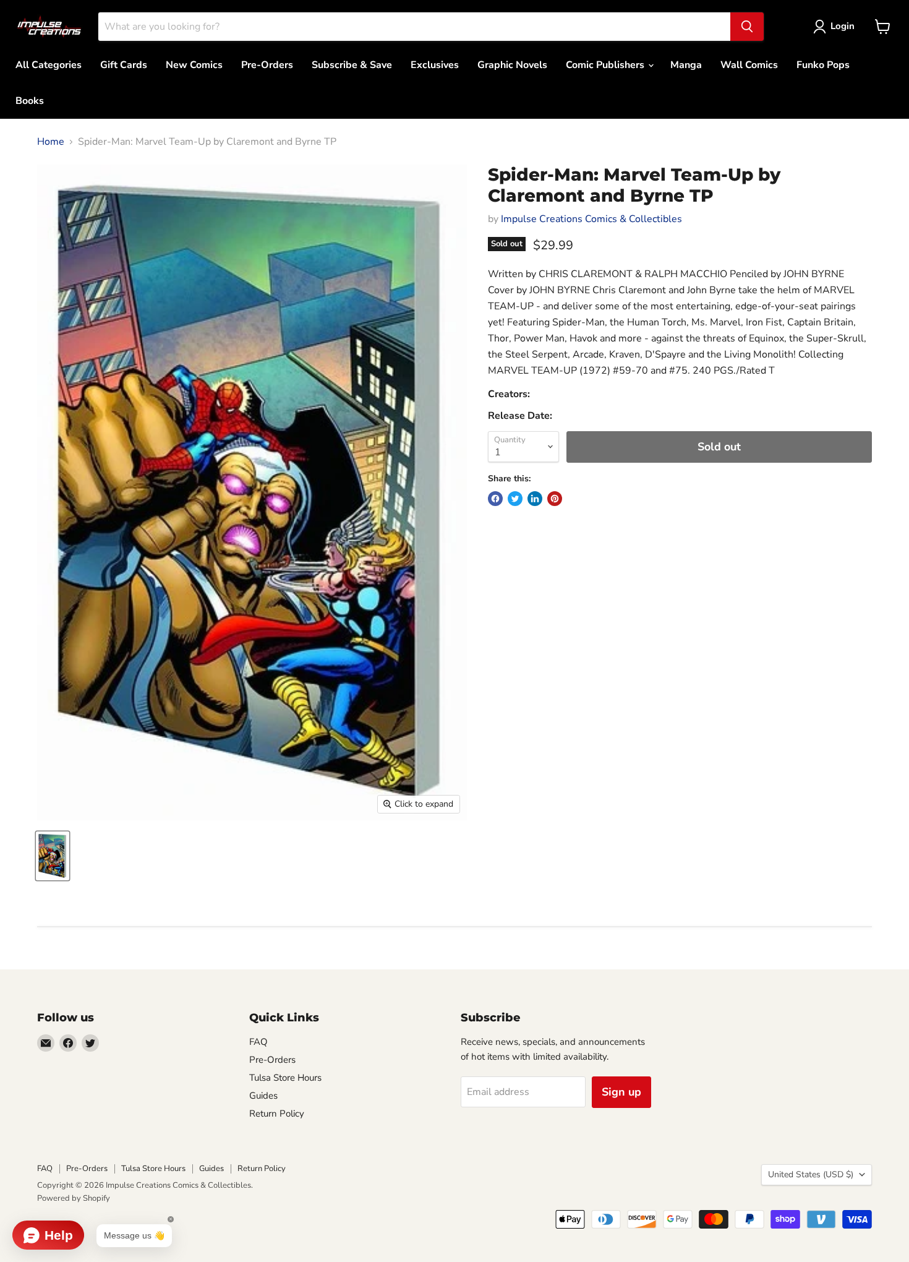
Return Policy (276, 1113)
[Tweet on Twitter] (515, 498)
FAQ (258, 1042)
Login (842, 26)
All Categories (48, 65)
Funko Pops (823, 65)
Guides (263, 1095)
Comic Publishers (606, 65)
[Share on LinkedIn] (534, 498)
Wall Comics (749, 65)
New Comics (194, 65)
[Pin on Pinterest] (554, 498)
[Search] (747, 26)
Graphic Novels (512, 65)
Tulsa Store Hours (285, 1077)
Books (29, 101)
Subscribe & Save (352, 65)
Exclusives (435, 65)
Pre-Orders (267, 65)
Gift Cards (123, 65)
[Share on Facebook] (495, 498)
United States (810, 1174)
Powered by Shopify (73, 1198)
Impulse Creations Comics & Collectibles (591, 219)
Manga (686, 65)
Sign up (621, 1091)
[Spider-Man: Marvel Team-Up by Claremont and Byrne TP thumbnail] (52, 855)
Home (50, 141)
